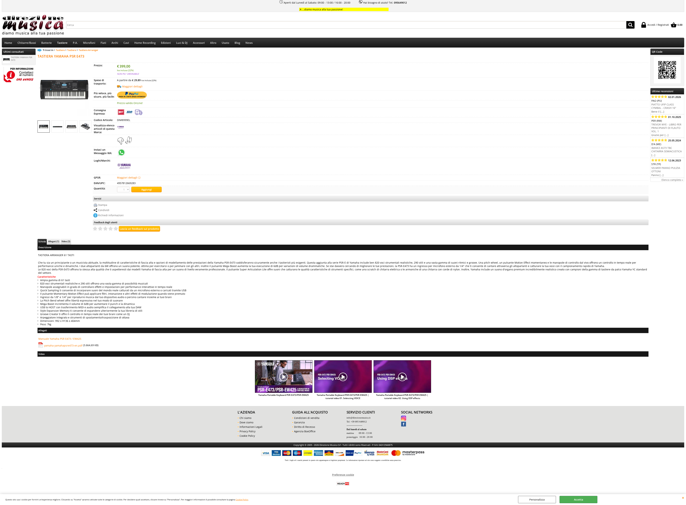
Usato (225, 43)
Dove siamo (246, 422)
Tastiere (62, 43)
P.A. (75, 43)
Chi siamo (245, 418)
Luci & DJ (182, 43)
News (249, 43)
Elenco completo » (672, 180)
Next (88, 126)
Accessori (199, 43)
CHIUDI (683, 497)
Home (8, 43)
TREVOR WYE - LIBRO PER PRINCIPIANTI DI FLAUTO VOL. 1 (666, 128)
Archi (114, 43)
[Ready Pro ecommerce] (343, 483)
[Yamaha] (120, 130)
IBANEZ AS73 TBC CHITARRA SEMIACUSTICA (666, 149)
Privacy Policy (247, 431)
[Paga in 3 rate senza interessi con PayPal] (132, 97)
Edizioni (166, 43)
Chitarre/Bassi (27, 43)
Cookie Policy (242, 499)
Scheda (42, 241)
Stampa (102, 205)
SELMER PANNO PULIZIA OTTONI (665, 169)
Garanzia (299, 422)
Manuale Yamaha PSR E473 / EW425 (59, 338)
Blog (237, 43)
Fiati (103, 43)
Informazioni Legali (251, 427)
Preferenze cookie (343, 474)
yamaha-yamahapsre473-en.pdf (63, 345)
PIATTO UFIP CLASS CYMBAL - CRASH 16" (663, 106)
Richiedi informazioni (111, 215)
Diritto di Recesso (304, 427)
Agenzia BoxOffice (304, 431)
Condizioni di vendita (306, 418)
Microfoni (89, 43)
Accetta (578, 499)
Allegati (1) (53, 241)
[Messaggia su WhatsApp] (121, 152)
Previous (40, 126)
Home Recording (145, 43)
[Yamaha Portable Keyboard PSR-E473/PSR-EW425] (283, 376)
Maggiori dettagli (132, 86)
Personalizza (537, 499)
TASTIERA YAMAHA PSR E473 (21, 58)
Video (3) (65, 241)
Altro (213, 43)
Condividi (103, 210)
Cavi (126, 43)
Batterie (46, 43)
